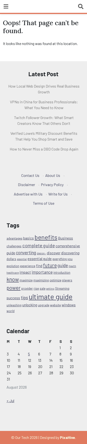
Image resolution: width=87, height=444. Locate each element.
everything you (62, 259)
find (39, 265)
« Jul (10, 400)
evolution (13, 266)
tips (24, 297)
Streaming (62, 288)
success (13, 298)
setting (50, 288)
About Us (52, 175)
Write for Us (58, 194)
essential (22, 259)
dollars (11, 259)
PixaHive (67, 437)
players (67, 280)
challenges (14, 246)
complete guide (38, 245)
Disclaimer (26, 184)
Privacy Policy (52, 184)
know (13, 279)
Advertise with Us (28, 194)
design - (41, 253)
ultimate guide (50, 296)
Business (65, 238)
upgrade (43, 305)
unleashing (14, 305)
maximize (26, 280)
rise (36, 288)
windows (69, 305)
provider (27, 288)
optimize (55, 280)
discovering (70, 253)
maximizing (41, 280)
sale (42, 288)
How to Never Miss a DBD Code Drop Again (44, 149)
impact (25, 272)
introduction (61, 272)
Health (72, 266)
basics (28, 238)
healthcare (13, 272)
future (50, 265)
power (14, 287)
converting (26, 252)
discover (53, 253)
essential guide (40, 258)
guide (63, 265)
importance (42, 272)
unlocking (29, 305)
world (10, 311)
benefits (46, 237)
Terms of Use (43, 203)
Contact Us (30, 175)
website (55, 305)
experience (27, 266)
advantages (14, 238)
